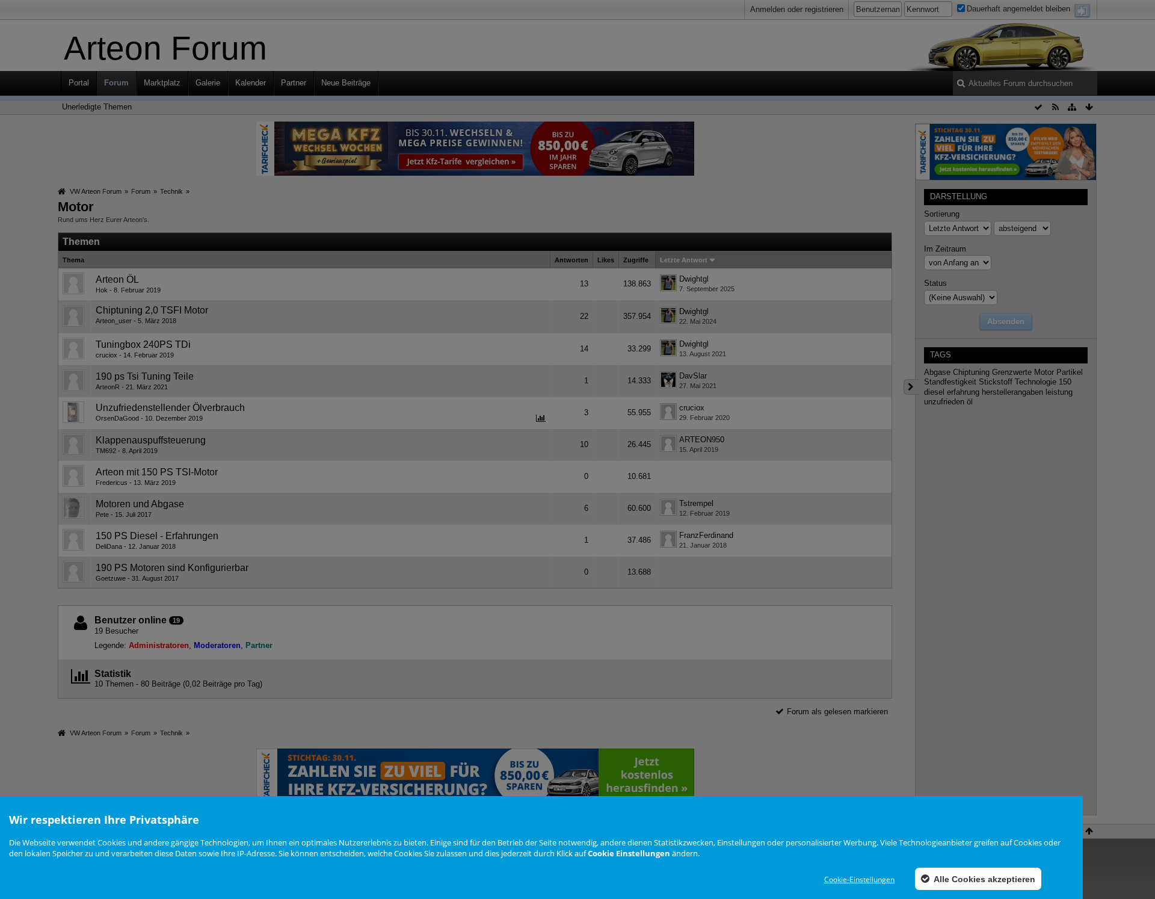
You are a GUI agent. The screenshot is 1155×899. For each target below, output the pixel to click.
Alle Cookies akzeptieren (983, 879)
